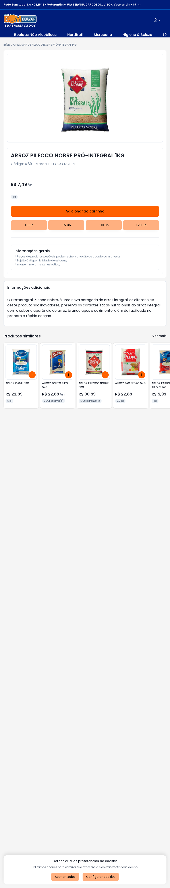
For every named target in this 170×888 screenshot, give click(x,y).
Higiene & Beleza (137, 34)
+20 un (141, 225)
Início (7, 45)
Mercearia (103, 34)
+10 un (104, 225)
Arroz (16, 45)
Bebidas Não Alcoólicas (35, 34)
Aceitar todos (65, 876)
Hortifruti (75, 34)
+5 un (66, 225)
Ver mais (159, 336)
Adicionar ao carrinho (85, 211)
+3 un (29, 225)
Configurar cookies (100, 876)
